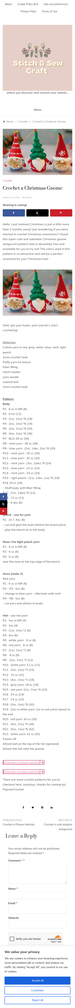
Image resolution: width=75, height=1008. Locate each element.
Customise (37, 990)
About (8, 4)
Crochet (7, 180)
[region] (37, 977)
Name (13, 888)
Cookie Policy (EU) (27, 4)
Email (12, 903)
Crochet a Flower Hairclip (18, 824)
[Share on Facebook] (14, 213)
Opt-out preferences (56, 4)
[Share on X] (37, 213)
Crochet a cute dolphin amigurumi (58, 827)
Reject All (37, 1000)
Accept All (38, 980)
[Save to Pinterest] (61, 213)
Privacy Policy (28, 11)
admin (28, 197)
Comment (15, 860)
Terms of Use (49, 11)
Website (13, 918)
